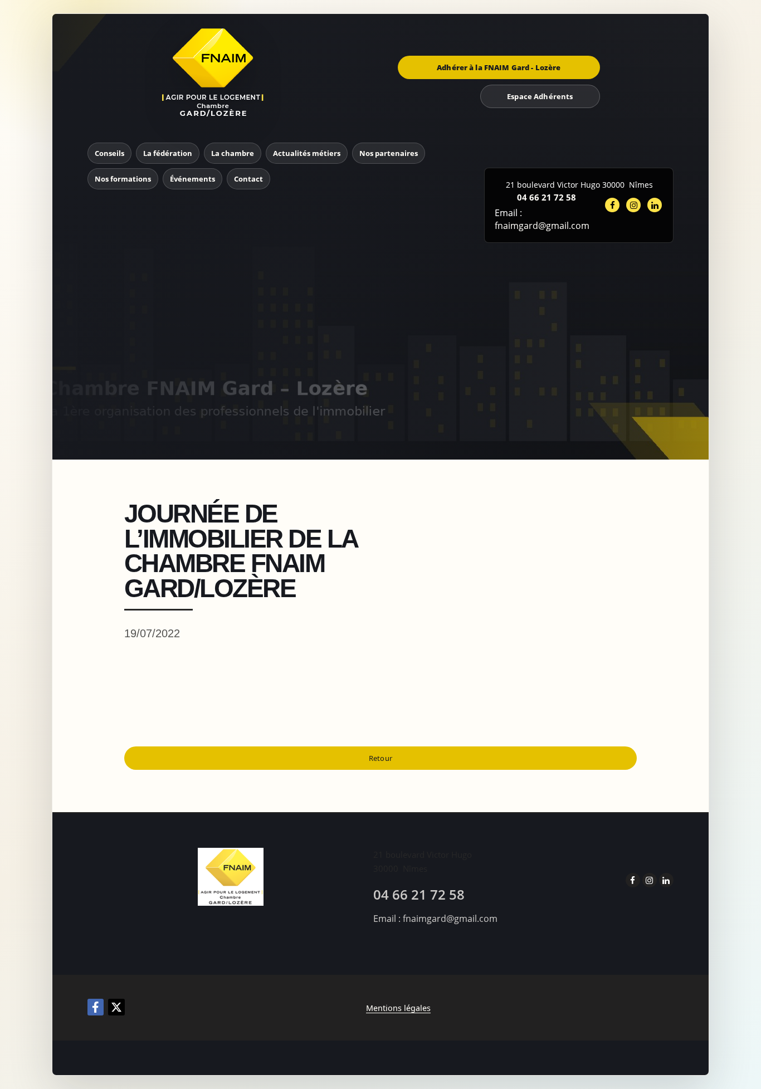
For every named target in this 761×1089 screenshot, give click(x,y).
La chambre (232, 153)
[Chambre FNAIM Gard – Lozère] (213, 72)
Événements (192, 179)
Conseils (109, 153)
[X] (116, 1007)
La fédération (167, 153)
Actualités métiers (306, 153)
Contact (248, 179)
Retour (380, 758)
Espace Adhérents (540, 96)
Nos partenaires (388, 153)
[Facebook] (95, 1007)
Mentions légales (398, 1008)
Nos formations (123, 179)
